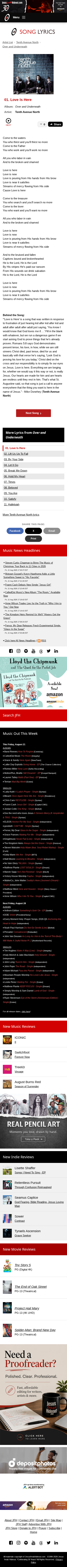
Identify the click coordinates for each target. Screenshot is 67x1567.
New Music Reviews (19, 1026)
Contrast (20, 1220)
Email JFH (42, 1520)
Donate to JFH (27, 1528)
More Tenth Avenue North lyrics (21, 514)
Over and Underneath (15, 46)
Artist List (8, 42)
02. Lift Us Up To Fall (16, 453)
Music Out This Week (20, 733)
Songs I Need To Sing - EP (30, 1172)
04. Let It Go (11, 465)
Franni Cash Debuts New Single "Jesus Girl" (28, 584)
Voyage (19, 1071)
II (15, 1042)
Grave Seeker (23, 1235)
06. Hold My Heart (14, 476)
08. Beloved (11, 487)
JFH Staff (21, 1524)
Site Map (56, 1520)
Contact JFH (26, 1520)
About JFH (11, 1520)
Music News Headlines (21, 550)
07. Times (9, 481)
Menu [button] (16, 17)
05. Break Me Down (15, 470)
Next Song (33, 413)
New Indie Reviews (18, 1156)
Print (33, 538)
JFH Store (11, 1528)
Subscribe (54, 1528)
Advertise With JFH (40, 1524)
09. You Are (10, 493)
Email (52, 531)
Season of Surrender (27, 1086)
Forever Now (22, 1056)
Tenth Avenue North (27, 42)
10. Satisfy (10, 498)
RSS (43, 640)
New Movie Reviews (19, 1249)
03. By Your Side (13, 459)
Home (33, 1532)
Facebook (15, 531)
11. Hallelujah (11, 504)
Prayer (42, 1528)
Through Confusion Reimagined (33, 1187)
